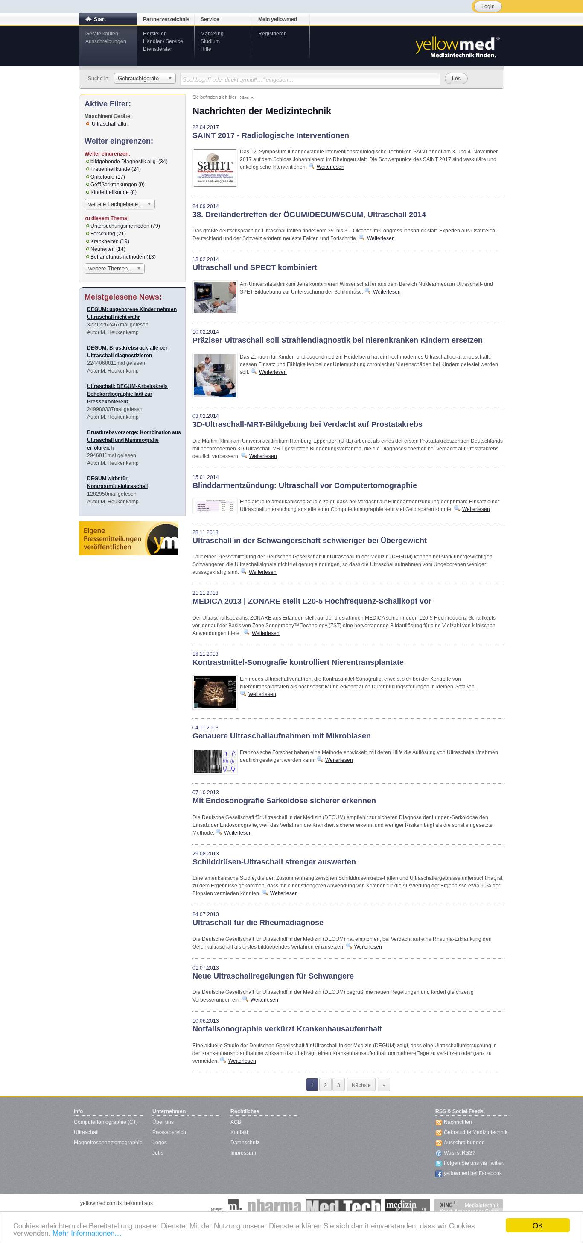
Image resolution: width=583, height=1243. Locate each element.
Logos (159, 1143)
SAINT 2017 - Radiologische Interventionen (270, 135)
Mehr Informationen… (87, 1232)
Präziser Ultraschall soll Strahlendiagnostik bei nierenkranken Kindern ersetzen (337, 340)
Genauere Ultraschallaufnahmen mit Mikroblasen (281, 736)
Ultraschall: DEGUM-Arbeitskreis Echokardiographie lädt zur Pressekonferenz (127, 394)
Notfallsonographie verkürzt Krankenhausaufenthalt (287, 1029)
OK (538, 1225)
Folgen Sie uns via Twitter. (474, 1163)
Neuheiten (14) (107, 249)
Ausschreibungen (105, 41)
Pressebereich (169, 1132)
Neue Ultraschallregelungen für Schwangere (273, 976)
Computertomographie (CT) (106, 1122)
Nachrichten (458, 1122)
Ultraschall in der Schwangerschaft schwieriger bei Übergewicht (309, 540)
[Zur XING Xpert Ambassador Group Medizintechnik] (468, 1208)
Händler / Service (163, 41)
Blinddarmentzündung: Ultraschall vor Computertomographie (304, 485)
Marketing (212, 34)
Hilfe (206, 49)
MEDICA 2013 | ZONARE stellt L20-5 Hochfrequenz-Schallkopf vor (311, 601)
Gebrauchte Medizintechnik (475, 1132)
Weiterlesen (330, 167)
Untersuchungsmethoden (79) (125, 226)
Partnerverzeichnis (166, 19)
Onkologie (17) (107, 177)
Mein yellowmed (277, 19)
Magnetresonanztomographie (108, 1143)
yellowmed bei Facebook (473, 1173)
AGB (235, 1122)
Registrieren (272, 34)
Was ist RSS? (459, 1153)
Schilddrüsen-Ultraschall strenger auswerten (274, 862)
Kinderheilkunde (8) (113, 192)
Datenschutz (244, 1143)
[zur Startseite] (457, 46)
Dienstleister (157, 49)
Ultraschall (86, 1132)
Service (210, 19)
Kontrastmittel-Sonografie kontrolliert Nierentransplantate (298, 662)
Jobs (157, 1153)
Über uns (163, 1122)
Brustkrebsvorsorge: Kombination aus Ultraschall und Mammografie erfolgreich (134, 440)
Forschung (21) (108, 234)
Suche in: (99, 79)
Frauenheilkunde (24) (115, 169)
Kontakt (239, 1132)
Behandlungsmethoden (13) (123, 257)
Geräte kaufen (101, 34)
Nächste (361, 1084)
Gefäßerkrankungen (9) (117, 185)
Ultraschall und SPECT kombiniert (254, 267)
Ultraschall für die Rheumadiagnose (258, 922)
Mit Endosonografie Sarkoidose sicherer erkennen (284, 800)
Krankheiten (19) (109, 241)
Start (100, 19)
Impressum (243, 1153)
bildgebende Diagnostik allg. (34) (129, 162)
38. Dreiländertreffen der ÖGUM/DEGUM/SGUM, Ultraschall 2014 (309, 214)
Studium (210, 41)
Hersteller (154, 34)
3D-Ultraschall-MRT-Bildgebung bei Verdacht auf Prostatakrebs (307, 424)
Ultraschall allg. (110, 124)
